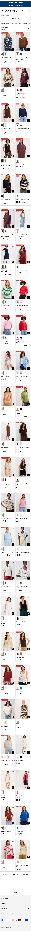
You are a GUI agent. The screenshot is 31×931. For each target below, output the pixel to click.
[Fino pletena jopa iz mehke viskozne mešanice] (8, 41)
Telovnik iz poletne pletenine (7, 552)
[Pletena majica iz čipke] (8, 641)
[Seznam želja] (25, 10)
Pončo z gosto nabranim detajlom (21, 796)
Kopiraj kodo (19, 5)
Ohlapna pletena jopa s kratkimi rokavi (8, 761)
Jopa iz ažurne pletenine (6, 831)
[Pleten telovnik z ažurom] (23, 606)
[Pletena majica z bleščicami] (23, 254)
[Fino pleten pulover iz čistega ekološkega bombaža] (8, 709)
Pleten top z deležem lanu (21, 725)
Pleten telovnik (4, 93)
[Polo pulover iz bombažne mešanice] (23, 289)
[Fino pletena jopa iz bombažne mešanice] (23, 325)
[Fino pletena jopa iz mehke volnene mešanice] (23, 77)
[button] (28, 10)
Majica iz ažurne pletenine (6, 865)
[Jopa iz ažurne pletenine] (8, 815)
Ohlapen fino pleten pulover (22, 128)
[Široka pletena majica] (8, 289)
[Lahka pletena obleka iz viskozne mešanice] (8, 431)
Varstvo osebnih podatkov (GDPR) (18, 926)
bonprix (5, 924)
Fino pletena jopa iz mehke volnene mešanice (22, 93)
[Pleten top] (8, 396)
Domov (2, 15)
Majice (7, 23)
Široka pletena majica (5, 305)
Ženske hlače (14, 23)
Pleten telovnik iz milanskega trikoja (7, 129)
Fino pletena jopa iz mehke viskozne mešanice (6, 58)
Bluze (20, 23)
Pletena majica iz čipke (6, 657)
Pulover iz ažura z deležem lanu (23, 552)
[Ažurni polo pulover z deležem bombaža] (23, 431)
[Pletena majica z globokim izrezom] (23, 396)
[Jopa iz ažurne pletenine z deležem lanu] (23, 570)
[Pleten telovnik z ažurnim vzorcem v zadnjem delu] (8, 148)
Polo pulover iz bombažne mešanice (22, 306)
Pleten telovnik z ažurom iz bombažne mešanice (6, 483)
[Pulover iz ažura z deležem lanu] (23, 536)
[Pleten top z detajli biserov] (23, 641)
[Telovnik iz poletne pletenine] (8, 536)
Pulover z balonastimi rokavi (22, 199)
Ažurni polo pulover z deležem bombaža (22, 448)
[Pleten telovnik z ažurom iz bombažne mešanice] (8, 467)
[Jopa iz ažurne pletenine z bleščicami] (23, 360)
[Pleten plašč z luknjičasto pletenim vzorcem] (23, 218)
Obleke (3, 23)
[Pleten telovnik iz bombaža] (23, 502)
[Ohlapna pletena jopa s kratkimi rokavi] (8, 744)
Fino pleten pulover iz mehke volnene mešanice (7, 235)
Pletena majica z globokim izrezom (22, 412)
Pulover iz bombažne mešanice (7, 691)
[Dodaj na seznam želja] (13, 33)
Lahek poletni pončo (5, 376)
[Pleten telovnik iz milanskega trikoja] (8, 112)
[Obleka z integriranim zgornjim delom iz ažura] (8, 254)
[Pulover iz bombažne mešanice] (8, 675)
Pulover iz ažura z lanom (6, 518)
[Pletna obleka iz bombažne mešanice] (8, 780)
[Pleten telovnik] (8, 77)
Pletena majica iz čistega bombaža (6, 622)
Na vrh (15, 892)
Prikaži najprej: (4, 27)
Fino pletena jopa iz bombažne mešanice (23, 341)
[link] (6, 875)
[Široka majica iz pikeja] (23, 148)
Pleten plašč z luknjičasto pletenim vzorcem (21, 235)
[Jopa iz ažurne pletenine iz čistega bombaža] (23, 849)
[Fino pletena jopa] (8, 325)
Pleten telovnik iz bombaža (22, 518)
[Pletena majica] (23, 675)
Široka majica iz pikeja (21, 164)
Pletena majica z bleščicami (22, 270)
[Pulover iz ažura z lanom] (8, 502)
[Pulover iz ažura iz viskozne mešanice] (8, 570)
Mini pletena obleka (20, 760)
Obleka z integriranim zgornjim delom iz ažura (7, 270)
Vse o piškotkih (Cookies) (6, 927)
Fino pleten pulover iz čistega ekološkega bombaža (7, 725)
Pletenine (7, 15)
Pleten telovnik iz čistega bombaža (21, 483)
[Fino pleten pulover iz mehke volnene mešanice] (8, 218)
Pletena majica (19, 691)
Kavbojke (25, 23)
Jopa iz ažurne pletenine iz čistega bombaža (22, 866)
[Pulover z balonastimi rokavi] (23, 183)
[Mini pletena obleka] (23, 744)
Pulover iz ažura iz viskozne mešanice (7, 587)
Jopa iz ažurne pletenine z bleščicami (22, 377)
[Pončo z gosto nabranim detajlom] (23, 780)
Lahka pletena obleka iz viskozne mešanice (6, 448)
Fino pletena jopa (4, 341)
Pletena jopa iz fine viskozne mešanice (7, 200)
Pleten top (3, 412)
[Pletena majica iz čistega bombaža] (8, 605)
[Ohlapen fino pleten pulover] (23, 112)
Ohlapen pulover (20, 831)
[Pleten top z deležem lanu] (23, 709)
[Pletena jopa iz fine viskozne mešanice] (8, 183)
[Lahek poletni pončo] (8, 360)
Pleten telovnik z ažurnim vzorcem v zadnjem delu (6, 164)
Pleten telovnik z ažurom (21, 622)
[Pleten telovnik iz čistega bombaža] (23, 467)
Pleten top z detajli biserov (22, 657)
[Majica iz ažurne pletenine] (8, 849)
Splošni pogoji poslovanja (6, 926)
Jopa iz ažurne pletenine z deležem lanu (22, 587)
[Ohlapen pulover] (23, 815)
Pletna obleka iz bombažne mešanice (6, 796)
